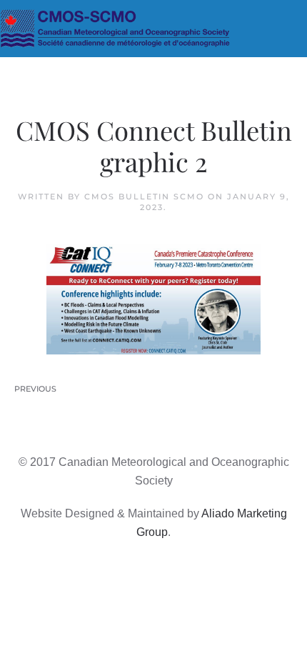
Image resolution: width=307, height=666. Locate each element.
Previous (35, 389)
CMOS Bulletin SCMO (144, 197)
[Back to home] (153, 28)
